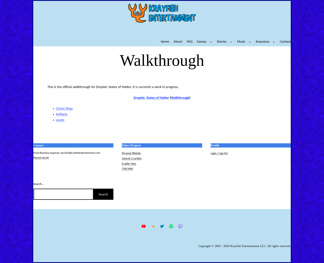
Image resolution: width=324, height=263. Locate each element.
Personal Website (131, 153)
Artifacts (62, 114)
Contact (285, 41)
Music (241, 41)
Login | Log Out (219, 153)
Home (165, 41)
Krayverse (262, 41)
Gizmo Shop (64, 108)
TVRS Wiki (127, 169)
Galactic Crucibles (132, 158)
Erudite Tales (129, 164)
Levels (60, 120)
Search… (38, 184)
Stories (221, 41)
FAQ (189, 41)
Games (201, 41)
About (178, 41)
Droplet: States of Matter (151, 98)
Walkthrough (180, 98)
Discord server (41, 157)
